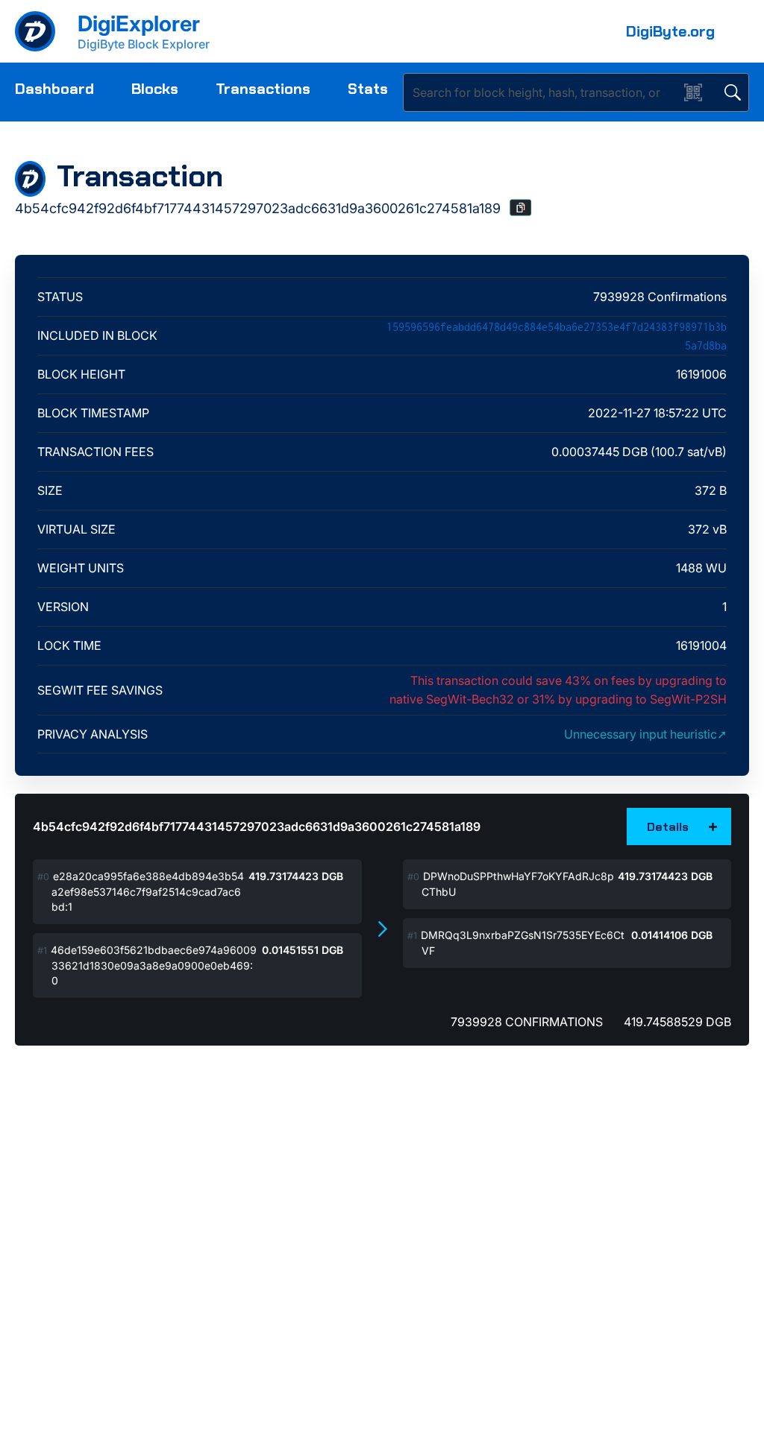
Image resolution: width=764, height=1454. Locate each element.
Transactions (263, 88)
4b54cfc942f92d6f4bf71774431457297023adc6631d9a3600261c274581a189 (256, 826)
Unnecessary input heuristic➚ (645, 734)
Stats (368, 88)
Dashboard (54, 88)
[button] (521, 207)
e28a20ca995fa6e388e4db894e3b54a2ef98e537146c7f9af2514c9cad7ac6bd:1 (147, 891)
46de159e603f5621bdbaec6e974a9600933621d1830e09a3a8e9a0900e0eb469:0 (154, 965)
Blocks (154, 88)
